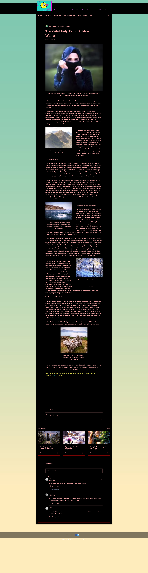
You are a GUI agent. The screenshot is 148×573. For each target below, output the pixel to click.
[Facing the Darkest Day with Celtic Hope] (99, 437)
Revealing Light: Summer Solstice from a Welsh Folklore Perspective (47, 448)
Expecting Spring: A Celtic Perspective (72, 448)
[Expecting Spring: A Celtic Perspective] (74, 437)
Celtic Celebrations (82, 15)
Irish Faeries (47, 15)
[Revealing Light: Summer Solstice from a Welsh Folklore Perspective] (49, 437)
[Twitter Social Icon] (78, 535)
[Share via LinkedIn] (53, 415)
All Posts (40, 15)
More (91, 15)
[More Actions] (102, 479)
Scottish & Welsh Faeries (69, 15)
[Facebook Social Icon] (76, 535)
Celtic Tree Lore (57, 15)
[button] (108, 15)
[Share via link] (57, 415)
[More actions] (102, 26)
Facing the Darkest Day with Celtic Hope (98, 448)
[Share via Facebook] (46, 415)
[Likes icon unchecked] (50, 486)
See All (108, 428)
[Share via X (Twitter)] (50, 415)
